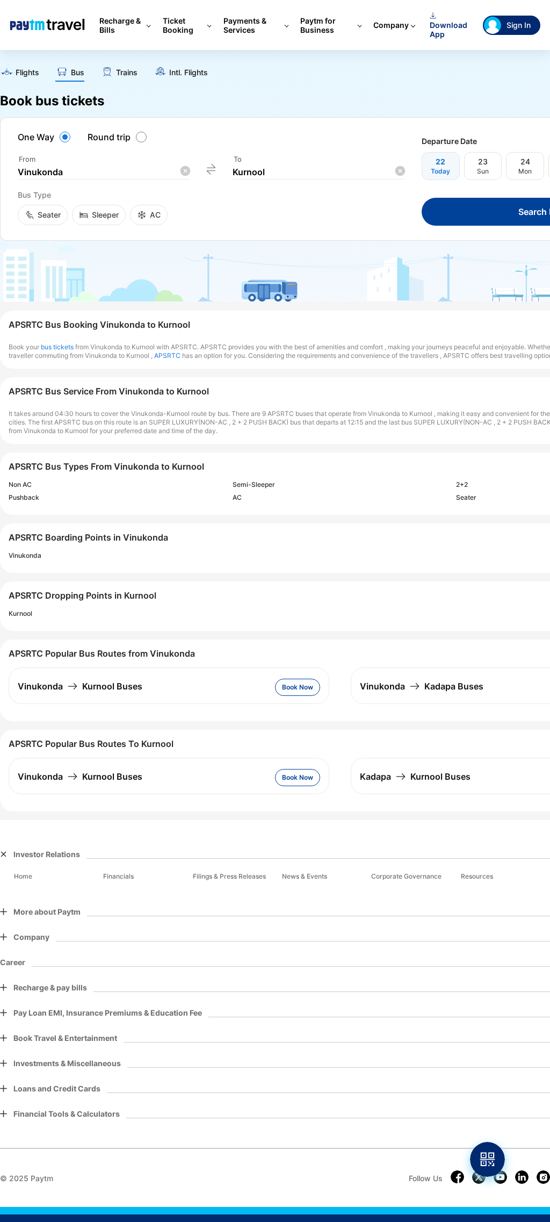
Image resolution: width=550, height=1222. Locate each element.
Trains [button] (127, 72)
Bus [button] (77, 72)
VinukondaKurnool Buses (80, 686)
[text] (19, 73)
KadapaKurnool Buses (415, 776)
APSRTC (167, 355)
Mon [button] (525, 171)
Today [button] (440, 171)
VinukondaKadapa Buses (421, 686)
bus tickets (57, 347)
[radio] (46, 137)
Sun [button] (483, 171)
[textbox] (104, 172)
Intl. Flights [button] (188, 72)
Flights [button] (27, 72)
